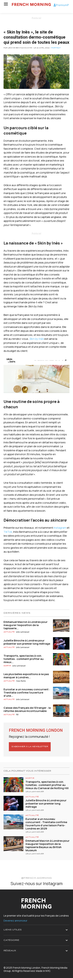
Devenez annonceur (15, 920)
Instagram (60, 528)
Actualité (9, 632)
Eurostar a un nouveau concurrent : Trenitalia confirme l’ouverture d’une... (27, 692)
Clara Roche (21, 681)
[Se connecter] (55, 5)
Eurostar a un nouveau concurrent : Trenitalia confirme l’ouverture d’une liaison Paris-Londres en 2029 (46, 823)
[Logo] (31, 4)
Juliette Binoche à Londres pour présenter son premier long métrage (27, 642)
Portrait (56, 48)
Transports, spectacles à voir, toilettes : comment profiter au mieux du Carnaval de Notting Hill (47, 785)
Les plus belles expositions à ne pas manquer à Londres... (26, 675)
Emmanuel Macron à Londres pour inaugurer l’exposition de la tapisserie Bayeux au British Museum (47, 845)
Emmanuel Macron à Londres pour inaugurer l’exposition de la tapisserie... (25, 625)
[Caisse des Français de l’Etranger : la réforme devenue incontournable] (61, 710)
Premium (61, 5)
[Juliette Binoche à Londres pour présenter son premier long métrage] (61, 643)
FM (17, 714)
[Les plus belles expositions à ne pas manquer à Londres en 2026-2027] (61, 677)
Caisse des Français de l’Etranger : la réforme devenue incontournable (27, 709)
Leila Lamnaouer (22, 632)
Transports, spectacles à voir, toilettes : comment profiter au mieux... (24, 659)
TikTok (8, 532)
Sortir (7, 666)
